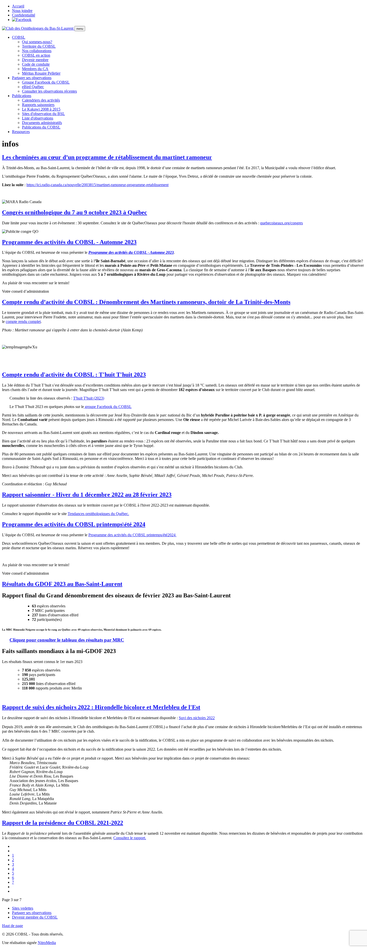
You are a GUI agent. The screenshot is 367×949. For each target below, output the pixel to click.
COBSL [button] (18, 37)
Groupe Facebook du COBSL (46, 82)
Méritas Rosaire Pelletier (41, 73)
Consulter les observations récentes (49, 91)
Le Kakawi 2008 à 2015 (41, 109)
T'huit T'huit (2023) (88, 398)
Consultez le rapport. (129, 838)
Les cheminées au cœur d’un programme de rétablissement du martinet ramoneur (107, 157)
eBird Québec (33, 87)
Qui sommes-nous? (37, 42)
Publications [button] (21, 96)
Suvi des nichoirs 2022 (197, 718)
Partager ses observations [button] (31, 78)
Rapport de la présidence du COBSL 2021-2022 (62, 822)
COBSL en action (36, 55)
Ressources (21, 132)
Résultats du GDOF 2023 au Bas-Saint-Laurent (62, 584)
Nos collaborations (36, 51)
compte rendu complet (23, 321)
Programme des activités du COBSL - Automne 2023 (69, 242)
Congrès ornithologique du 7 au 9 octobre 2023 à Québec (74, 212)
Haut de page (12, 926)
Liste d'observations (37, 118)
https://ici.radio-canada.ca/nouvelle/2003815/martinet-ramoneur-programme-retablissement (97, 185)
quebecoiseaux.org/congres (281, 223)
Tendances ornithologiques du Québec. (98, 514)
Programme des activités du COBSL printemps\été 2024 (73, 524)
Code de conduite (36, 64)
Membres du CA (35, 69)
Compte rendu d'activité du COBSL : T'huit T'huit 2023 (74, 374)
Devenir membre (35, 60)
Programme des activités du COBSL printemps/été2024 (132, 535)
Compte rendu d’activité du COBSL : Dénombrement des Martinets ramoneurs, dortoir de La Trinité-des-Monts (146, 302)
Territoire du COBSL (39, 46)
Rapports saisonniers (38, 105)
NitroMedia (47, 943)
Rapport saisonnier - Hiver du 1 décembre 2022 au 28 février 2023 (87, 494)
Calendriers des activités (41, 100)
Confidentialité (23, 15)
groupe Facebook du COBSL (108, 407)
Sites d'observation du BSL (43, 114)
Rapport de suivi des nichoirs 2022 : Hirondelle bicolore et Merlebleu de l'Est (101, 707)
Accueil (18, 6)
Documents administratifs (42, 123)
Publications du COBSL (41, 127)
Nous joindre (22, 10)
